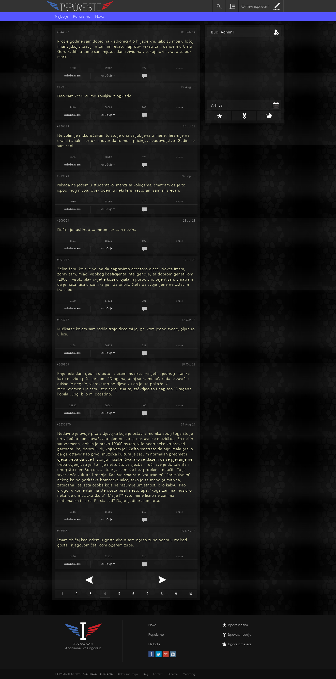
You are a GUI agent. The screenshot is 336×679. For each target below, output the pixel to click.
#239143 (63, 176)
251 (144, 345)
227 (144, 67)
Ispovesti (82, 6)
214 (144, 556)
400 (144, 405)
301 (144, 300)
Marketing (189, 674)
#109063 (63, 220)
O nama (173, 674)
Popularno (81, 16)
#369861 (63, 531)
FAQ (145, 674)
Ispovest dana (238, 624)
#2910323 (64, 260)
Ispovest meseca (239, 644)
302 (144, 107)
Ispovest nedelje (239, 634)
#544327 (63, 32)
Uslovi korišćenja (128, 674)
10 (190, 593)
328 (144, 156)
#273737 (63, 320)
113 (144, 511)
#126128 (63, 126)
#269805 (63, 364)
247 (144, 201)
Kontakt (158, 674)
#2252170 (64, 424)
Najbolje (61, 16)
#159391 (63, 87)
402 (144, 240)
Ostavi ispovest (255, 6)
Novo (99, 16)
